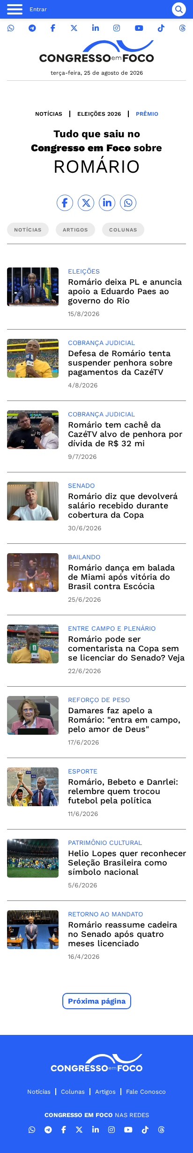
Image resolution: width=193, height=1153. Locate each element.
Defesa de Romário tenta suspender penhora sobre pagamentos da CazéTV (120, 362)
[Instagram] (116, 28)
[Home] (96, 51)
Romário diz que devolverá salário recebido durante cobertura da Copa (123, 505)
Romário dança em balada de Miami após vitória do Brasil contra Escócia (121, 576)
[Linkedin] (95, 28)
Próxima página (97, 1001)
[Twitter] (74, 28)
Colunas (73, 1091)
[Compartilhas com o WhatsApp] (128, 203)
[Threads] (182, 28)
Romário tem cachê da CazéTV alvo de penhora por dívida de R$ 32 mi (125, 434)
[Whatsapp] (10, 28)
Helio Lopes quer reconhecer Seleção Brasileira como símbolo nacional (127, 862)
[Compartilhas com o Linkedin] (107, 203)
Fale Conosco (146, 1091)
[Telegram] (32, 28)
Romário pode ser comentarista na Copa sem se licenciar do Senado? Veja (126, 648)
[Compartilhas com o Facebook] (65, 203)
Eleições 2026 (99, 114)
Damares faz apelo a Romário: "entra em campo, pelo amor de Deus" (124, 719)
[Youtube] (139, 28)
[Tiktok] (161, 28)
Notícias (48, 114)
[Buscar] (179, 9)
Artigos (105, 1091)
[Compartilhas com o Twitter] (86, 203)
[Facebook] (53, 28)
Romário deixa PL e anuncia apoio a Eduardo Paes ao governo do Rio (125, 291)
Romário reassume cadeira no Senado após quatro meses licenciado (122, 934)
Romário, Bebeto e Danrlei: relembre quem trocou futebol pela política (123, 791)
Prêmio (147, 114)
